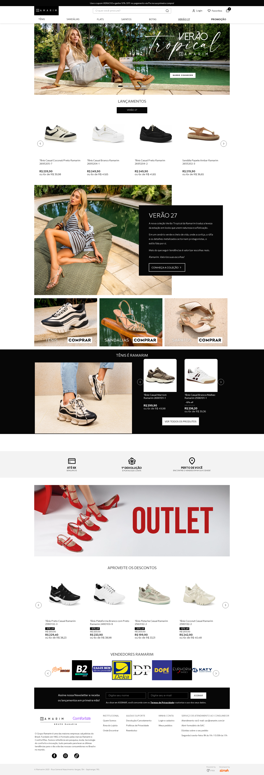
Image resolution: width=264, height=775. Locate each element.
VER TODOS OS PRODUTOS (180, 421)
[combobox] (132, 10)
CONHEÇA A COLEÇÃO (165, 267)
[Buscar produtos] (167, 10)
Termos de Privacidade (162, 702)
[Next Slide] (226, 59)
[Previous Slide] (37, 59)
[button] (120, 86)
